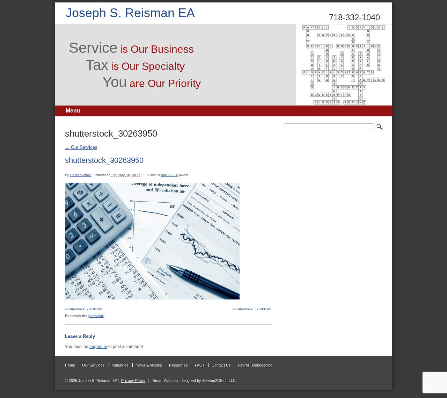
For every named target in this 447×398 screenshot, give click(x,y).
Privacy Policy (133, 380)
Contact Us (221, 365)
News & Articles (148, 365)
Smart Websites (165, 380)
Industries (120, 365)
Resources (178, 365)
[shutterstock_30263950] (152, 298)
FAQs (200, 365)
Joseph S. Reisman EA (130, 13)
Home (70, 365)
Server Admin (80, 175)
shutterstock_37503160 (252, 309)
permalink (96, 316)
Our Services (81, 147)
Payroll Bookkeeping (255, 365)
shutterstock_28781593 (84, 309)
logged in (98, 346)
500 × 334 (169, 175)
